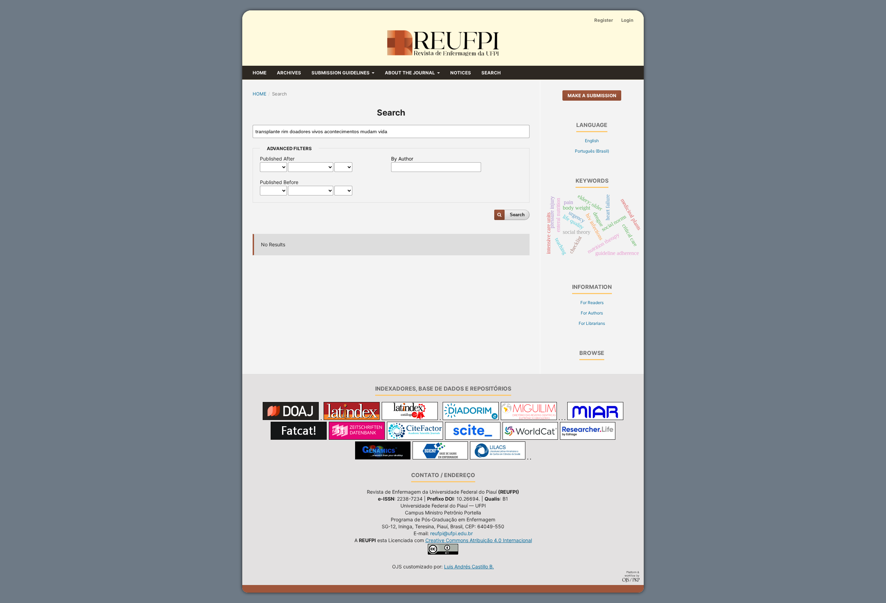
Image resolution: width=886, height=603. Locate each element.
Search (491, 72)
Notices (460, 72)
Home (259, 72)
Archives (289, 72)
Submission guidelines (341, 72)
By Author (402, 159)
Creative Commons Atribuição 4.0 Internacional (478, 540)
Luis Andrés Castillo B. (469, 566)
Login (627, 20)
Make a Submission (592, 95)
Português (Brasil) (592, 151)
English (592, 140)
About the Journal (410, 72)
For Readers (592, 302)
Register (603, 20)
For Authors (592, 313)
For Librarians (592, 323)
